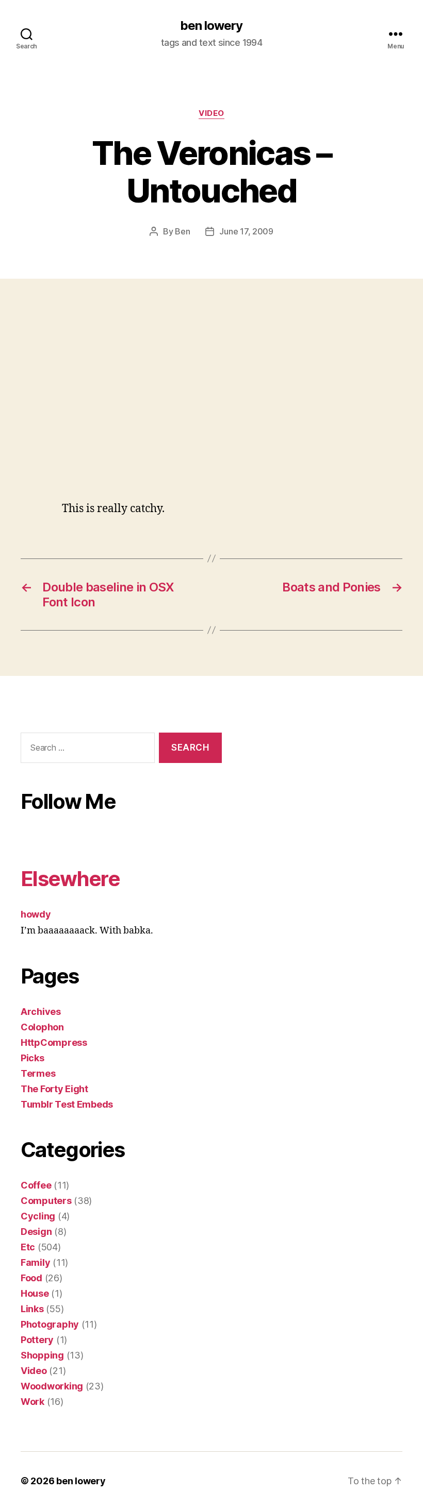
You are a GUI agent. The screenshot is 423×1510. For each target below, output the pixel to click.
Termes (38, 1073)
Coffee (36, 1185)
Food (31, 1278)
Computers (46, 1200)
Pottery (37, 1339)
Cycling (38, 1216)
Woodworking (52, 1386)
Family (35, 1262)
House (35, 1293)
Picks (32, 1058)
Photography (50, 1324)
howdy (36, 914)
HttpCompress (54, 1042)
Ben (182, 231)
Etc (28, 1247)
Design (36, 1231)
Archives (41, 1011)
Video (211, 113)
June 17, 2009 (246, 231)
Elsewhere (70, 878)
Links (32, 1308)
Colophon (42, 1027)
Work (32, 1401)
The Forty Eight (54, 1088)
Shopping (42, 1355)
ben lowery (211, 26)
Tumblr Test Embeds (67, 1104)
